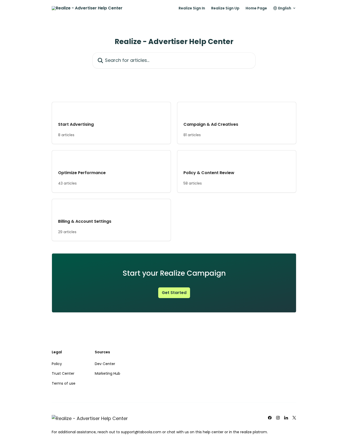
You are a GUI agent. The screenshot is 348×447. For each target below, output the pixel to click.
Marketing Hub (107, 373)
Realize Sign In (192, 8)
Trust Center (63, 373)
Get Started (174, 293)
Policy (57, 363)
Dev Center (105, 363)
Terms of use (63, 383)
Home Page (256, 8)
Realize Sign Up (225, 8)
